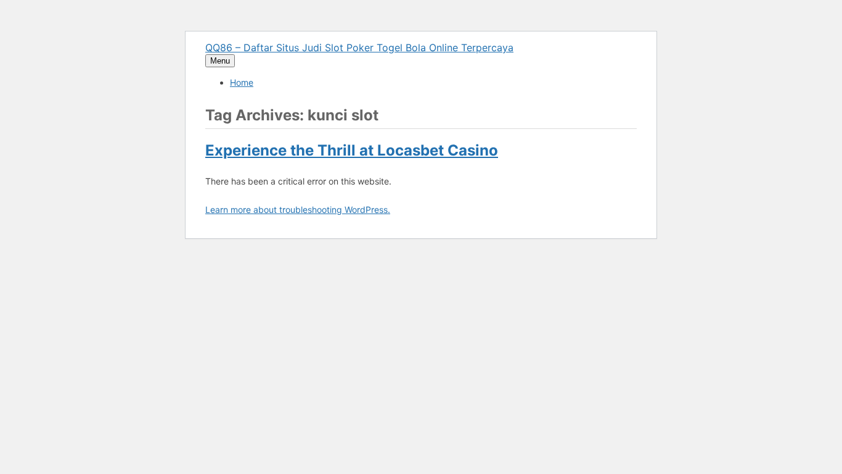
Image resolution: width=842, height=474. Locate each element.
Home (241, 82)
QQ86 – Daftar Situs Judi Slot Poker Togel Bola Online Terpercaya (359, 47)
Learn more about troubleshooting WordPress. (297, 209)
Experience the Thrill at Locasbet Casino (351, 150)
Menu (220, 60)
